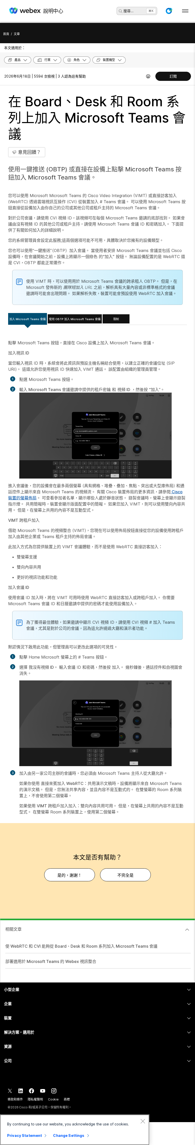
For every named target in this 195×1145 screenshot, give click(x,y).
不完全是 (125, 875)
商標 (67, 1099)
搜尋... (128, 11)
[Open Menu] (185, 11)
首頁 (6, 34)
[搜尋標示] (120, 11)
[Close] (142, 1121)
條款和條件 (15, 1099)
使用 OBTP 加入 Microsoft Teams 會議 (75, 319)
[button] (168, 11)
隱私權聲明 (35, 1099)
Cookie (53, 1099)
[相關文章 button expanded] (187, 929)
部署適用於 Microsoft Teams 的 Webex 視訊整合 (50, 961)
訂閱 (173, 76)
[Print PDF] (148, 76)
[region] (74, 1129)
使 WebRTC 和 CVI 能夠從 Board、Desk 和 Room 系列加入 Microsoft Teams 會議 (81, 946)
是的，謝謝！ (69, 875)
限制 (116, 319)
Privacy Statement (24, 1135)
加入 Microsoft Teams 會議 (27, 319)
